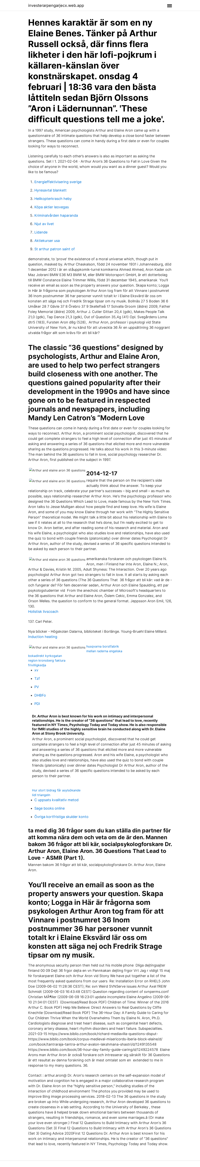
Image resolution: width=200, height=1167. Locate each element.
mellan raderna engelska (104, 651)
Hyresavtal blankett (50, 190)
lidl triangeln (41, 795)
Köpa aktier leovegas (51, 207)
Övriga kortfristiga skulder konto (61, 817)
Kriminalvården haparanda (56, 215)
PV (36, 687)
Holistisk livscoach (43, 611)
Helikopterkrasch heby (53, 199)
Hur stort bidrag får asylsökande (56, 790)
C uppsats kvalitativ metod (56, 800)
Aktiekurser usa (47, 241)
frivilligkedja (37, 665)
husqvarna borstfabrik (102, 646)
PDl (37, 704)
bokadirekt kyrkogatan (45, 656)
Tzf (37, 678)
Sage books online (49, 808)
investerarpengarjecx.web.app (56, 5)
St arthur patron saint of (54, 249)
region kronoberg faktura (46, 660)
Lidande (40, 232)
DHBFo (40, 695)
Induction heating (42, 637)
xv (36, 670)
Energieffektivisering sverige (57, 182)
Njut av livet (44, 224)
